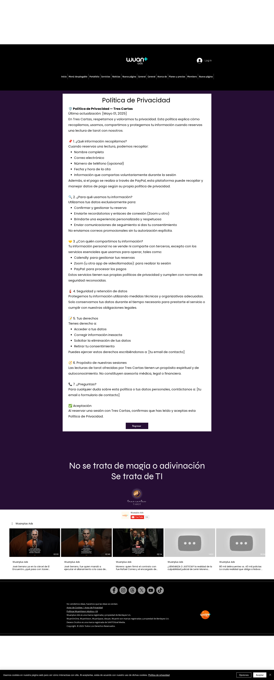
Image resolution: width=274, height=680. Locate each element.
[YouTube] (151, 590)
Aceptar (260, 675)
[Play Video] (35, 542)
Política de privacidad (159, 675)
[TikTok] (160, 590)
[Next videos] (269, 542)
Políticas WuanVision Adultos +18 (82, 611)
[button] (78, 76)
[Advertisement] (95, 22)
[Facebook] (114, 590)
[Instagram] (123, 590)
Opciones (244, 675)
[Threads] (132, 590)
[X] (141, 590)
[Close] (270, 674)
